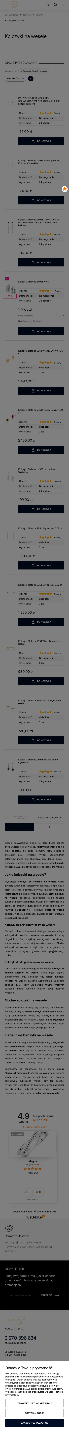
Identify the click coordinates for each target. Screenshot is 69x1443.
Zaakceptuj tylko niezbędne (34, 1403)
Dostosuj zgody (34, 1413)
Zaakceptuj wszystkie (34, 1423)
